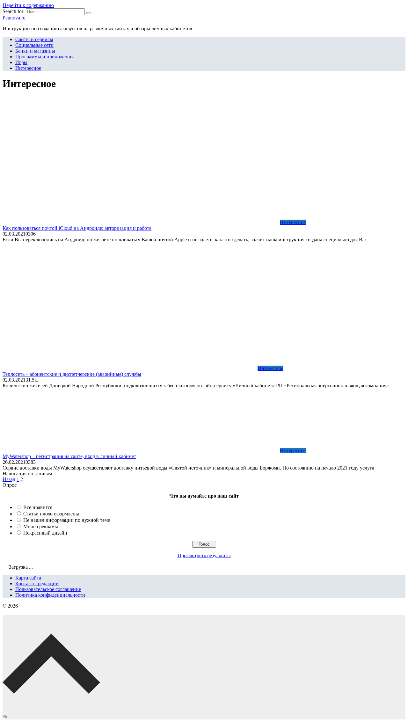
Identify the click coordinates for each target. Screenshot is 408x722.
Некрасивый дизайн (45, 533)
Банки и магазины (35, 51)
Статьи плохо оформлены (51, 513)
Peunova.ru (14, 17)
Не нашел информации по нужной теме (66, 520)
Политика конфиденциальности (50, 595)
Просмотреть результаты (204, 555)
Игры (21, 62)
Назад (9, 479)
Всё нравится (37, 507)
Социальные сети (34, 45)
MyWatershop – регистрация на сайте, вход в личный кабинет (69, 456)
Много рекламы (40, 526)
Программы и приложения (44, 56)
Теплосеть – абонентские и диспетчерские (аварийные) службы (72, 374)
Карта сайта (28, 577)
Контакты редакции (37, 583)
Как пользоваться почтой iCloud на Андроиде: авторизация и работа (77, 228)
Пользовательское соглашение (48, 589)
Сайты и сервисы (34, 39)
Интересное (28, 68)
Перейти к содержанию (28, 5)
